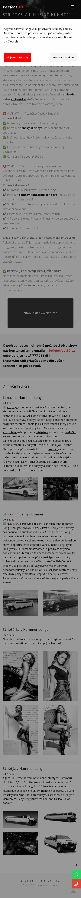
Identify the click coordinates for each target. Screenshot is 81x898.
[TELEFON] (76, 883)
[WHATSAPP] (76, 874)
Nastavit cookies (63, 57)
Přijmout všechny (17, 57)
